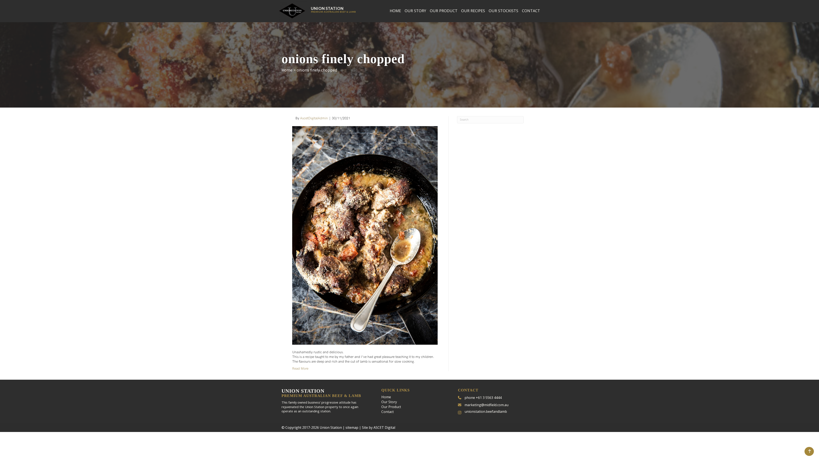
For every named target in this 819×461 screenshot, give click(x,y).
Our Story (415, 10)
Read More (300, 369)
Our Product (443, 10)
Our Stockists (503, 10)
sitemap (352, 427)
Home (395, 10)
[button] (809, 451)
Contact (531, 10)
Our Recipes (473, 10)
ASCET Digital (384, 427)
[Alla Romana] (365, 235)
